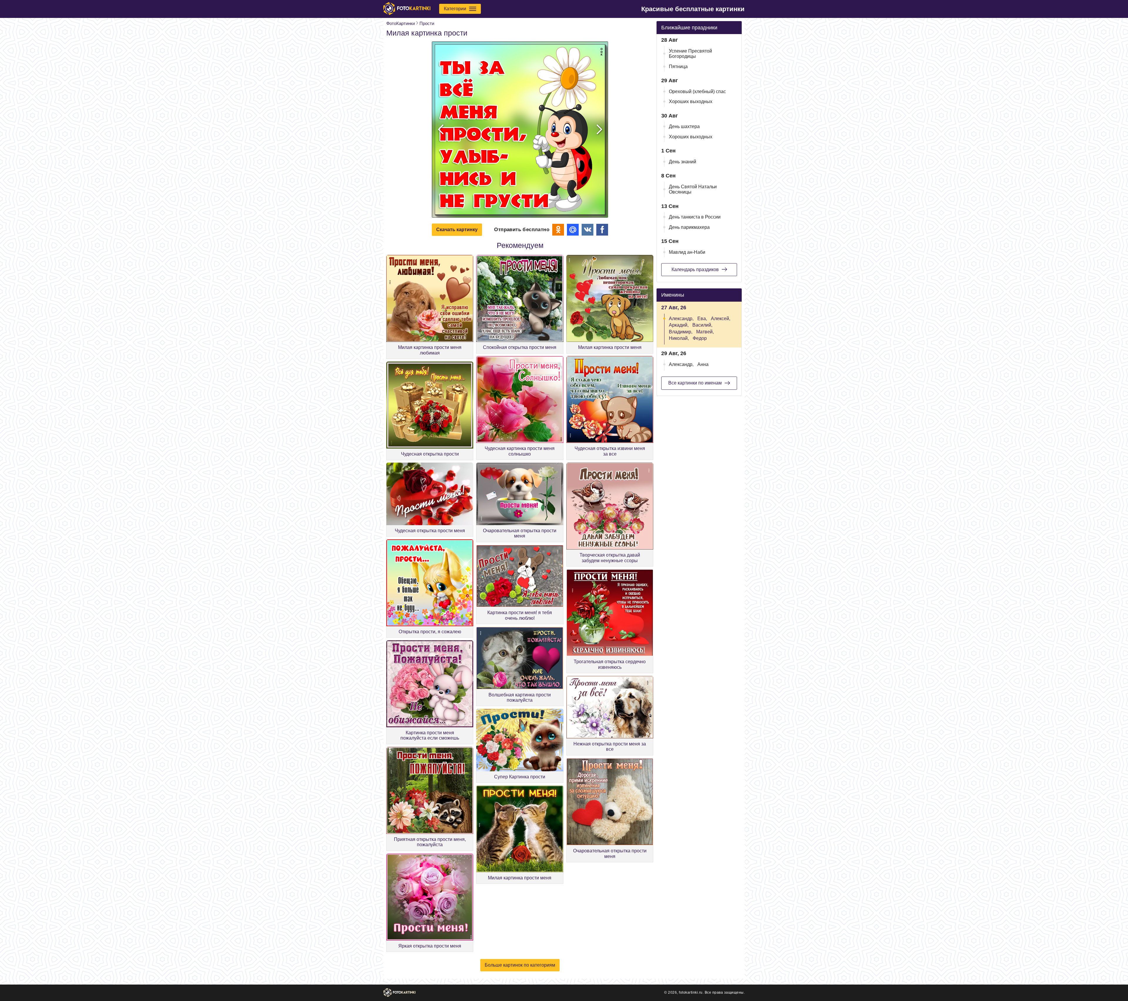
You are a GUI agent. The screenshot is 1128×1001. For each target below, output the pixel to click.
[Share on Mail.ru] (573, 230)
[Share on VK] (587, 230)
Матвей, (705, 331)
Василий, (702, 325)
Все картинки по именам (695, 382)
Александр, (681, 318)
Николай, (679, 338)
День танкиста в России (695, 216)
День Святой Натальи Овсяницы (693, 189)
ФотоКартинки (400, 23)
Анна (703, 364)
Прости (426, 23)
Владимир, (680, 331)
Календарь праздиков (695, 269)
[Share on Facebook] (602, 230)
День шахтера (684, 126)
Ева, (702, 318)
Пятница (678, 66)
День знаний (682, 161)
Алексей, (720, 318)
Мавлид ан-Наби (687, 252)
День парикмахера (689, 227)
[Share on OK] (558, 230)
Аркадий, (679, 325)
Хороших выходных (690, 101)
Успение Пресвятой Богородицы (690, 53)
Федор (700, 338)
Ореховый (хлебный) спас (697, 91)
